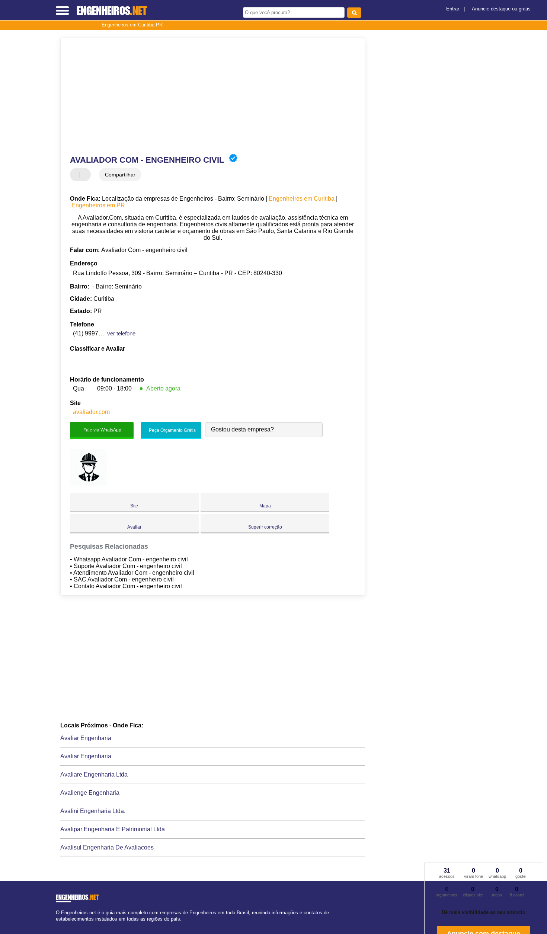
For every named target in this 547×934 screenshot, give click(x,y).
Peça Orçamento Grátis (172, 430)
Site (134, 506)
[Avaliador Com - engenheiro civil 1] (88, 484)
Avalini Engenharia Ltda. (92, 811)
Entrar (452, 9)
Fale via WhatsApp (101, 430)
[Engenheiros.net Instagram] (64, 925)
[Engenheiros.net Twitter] (61, 925)
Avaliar (134, 527)
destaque (501, 9)
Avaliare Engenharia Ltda (94, 774)
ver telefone (121, 333)
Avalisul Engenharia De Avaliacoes (107, 847)
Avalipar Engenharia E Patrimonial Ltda (112, 829)
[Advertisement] (209, 96)
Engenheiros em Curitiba (302, 198)
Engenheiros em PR (98, 205)
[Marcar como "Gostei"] (77, 175)
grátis (525, 9)
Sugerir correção (265, 527)
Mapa (265, 506)
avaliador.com (91, 412)
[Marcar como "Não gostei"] (86, 175)
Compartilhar (120, 175)
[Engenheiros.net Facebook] (57, 925)
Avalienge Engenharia (89, 793)
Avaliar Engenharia (85, 738)
